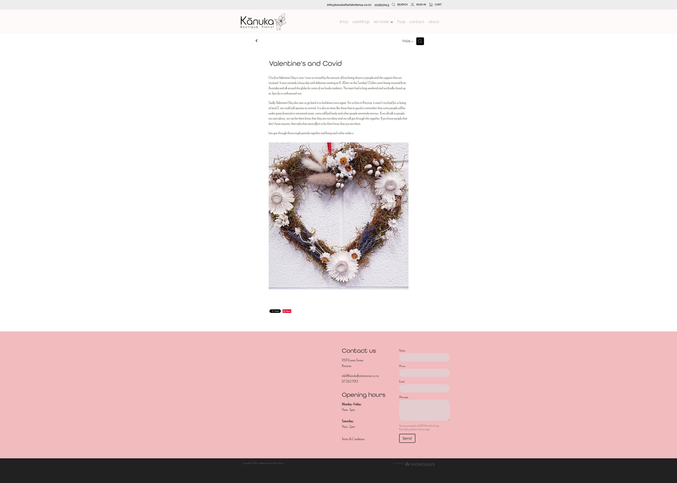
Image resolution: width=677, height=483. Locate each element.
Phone (402, 366)
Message (403, 397)
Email (401, 381)
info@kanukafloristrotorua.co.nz (349, 5)
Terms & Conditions (353, 439)
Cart (438, 4)
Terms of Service (419, 429)
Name (402, 350)
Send (407, 438)
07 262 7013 (350, 381)
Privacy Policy (404, 429)
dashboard (263, 463)
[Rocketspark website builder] (414, 465)
